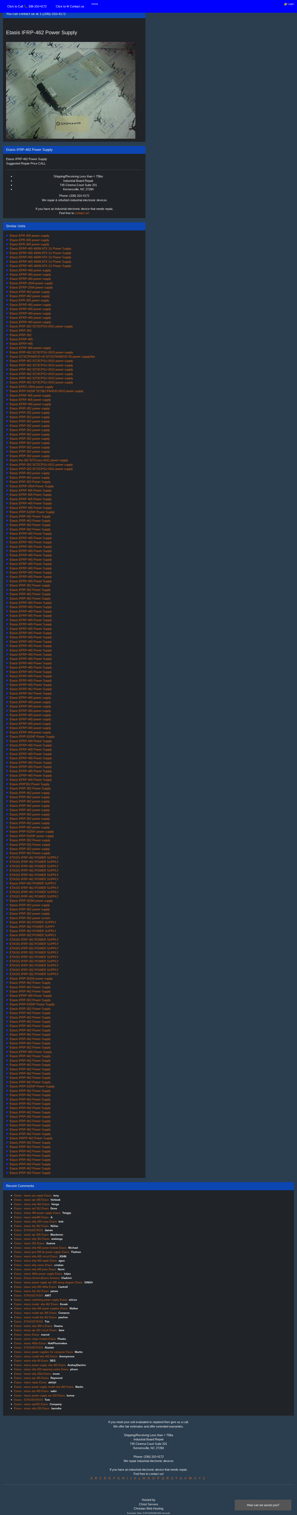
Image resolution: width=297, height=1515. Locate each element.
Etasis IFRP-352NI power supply (31, 900)
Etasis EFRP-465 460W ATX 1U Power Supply (40, 248)
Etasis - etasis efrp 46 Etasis (31, 1360)
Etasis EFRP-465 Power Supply (30, 503)
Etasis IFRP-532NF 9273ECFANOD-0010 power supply (46, 391)
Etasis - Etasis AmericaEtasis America (37, 1278)
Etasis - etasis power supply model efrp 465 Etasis (44, 1386)
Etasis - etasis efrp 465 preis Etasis (35, 1269)
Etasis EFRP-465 (21, 339)
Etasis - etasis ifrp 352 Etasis (31, 1291)
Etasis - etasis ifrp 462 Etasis (31, 1226)
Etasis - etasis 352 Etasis (29, 1243)
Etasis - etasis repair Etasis (30, 1382)
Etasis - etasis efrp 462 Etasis (32, 1204)
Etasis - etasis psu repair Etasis (33, 1195)
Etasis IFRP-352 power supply (29, 408)
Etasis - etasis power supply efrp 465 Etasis (40, 1365)
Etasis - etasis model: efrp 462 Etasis (36, 1304)
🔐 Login (289, 4)
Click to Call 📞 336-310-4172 (27, 6)
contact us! (82, 213)
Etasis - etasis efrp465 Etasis (31, 1217)
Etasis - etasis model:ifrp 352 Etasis (35, 1317)
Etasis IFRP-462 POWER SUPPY (32, 926)
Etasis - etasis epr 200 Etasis (31, 1199)
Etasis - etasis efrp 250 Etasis (32, 1408)
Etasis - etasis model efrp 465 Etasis (36, 1356)
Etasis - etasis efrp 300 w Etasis (33, 1326)
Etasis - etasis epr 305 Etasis (31, 1234)
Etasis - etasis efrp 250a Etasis (32, 1373)
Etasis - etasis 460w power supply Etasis (38, 1273)
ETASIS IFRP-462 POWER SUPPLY (34, 857)
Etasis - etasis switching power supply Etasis (40, 1299)
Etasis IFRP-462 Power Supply (30, 516)
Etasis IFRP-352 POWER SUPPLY (32, 935)
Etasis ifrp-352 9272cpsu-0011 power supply (38, 460)
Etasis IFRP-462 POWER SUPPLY (32, 883)
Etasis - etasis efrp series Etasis (33, 1265)
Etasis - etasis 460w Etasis (30, 1343)
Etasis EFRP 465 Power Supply (30, 490)
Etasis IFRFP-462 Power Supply (31, 1138)
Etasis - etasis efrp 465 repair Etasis (35, 1260)
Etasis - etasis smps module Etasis (35, 1338)
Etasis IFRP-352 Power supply (29, 585)
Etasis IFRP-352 (20, 330)
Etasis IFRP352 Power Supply (29, 784)
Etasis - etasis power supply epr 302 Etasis (39, 1395)
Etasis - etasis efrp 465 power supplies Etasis (41, 1308)
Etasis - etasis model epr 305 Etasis (35, 1312)
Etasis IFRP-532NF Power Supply (32, 512)
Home (95, 4)
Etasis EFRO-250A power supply (31, 386)
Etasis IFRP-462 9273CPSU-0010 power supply (41, 352)
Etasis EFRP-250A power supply (31, 283)
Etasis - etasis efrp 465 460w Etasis (35, 1286)
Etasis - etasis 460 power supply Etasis (37, 1212)
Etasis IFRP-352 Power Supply (30, 481)
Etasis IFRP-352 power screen (29, 918)
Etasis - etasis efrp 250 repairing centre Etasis (41, 1369)
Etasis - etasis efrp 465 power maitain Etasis (40, 1247)
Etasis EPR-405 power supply (29, 235)
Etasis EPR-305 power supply (29, 240)
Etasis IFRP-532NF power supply (31, 831)
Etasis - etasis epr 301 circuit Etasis (35, 1330)
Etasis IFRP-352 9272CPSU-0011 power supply (41, 326)
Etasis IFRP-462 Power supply (29, 853)
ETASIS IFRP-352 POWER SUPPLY (34, 943)
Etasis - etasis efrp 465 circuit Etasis (36, 1256)
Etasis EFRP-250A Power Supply (31, 486)
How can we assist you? (263, 1505)
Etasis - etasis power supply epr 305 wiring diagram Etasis (48, 1282)
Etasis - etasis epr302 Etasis (31, 1404)
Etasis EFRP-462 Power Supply (30, 689)
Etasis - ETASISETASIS (28, 1230)
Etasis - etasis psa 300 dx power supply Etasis (41, 1252)
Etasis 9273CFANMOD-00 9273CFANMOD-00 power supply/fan (52, 356)
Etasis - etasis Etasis (26, 1334)
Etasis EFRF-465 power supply (30, 395)
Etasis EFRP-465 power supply (30, 270)
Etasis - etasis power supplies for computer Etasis (43, 1352)
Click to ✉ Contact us (70, 6)
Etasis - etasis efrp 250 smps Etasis (35, 1221)
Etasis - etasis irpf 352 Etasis (31, 1208)
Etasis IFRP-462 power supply (29, 292)
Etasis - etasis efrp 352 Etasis (32, 1238)
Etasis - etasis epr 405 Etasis (31, 1391)
